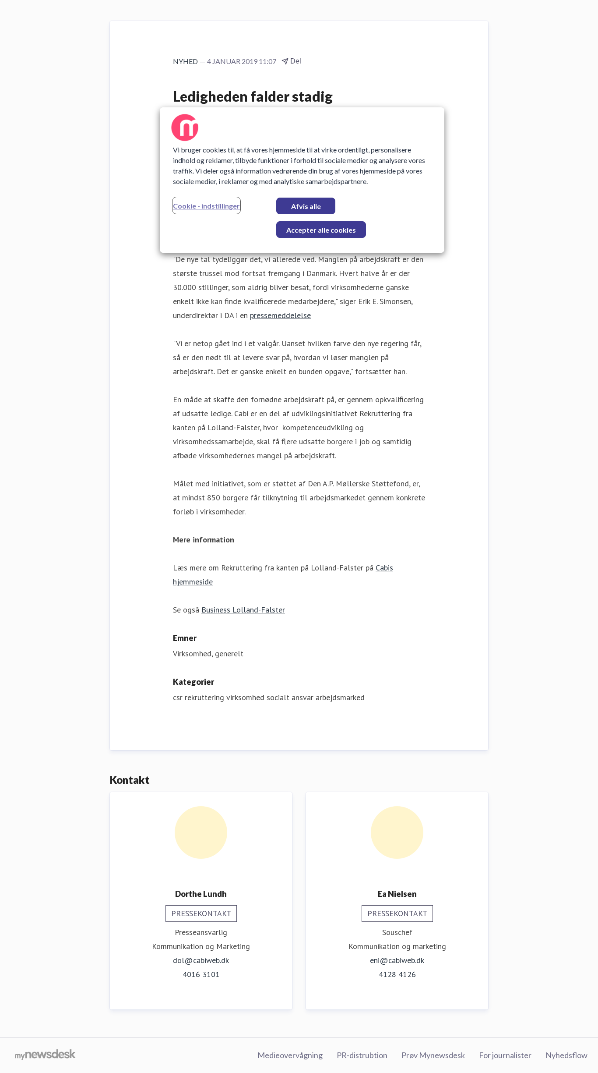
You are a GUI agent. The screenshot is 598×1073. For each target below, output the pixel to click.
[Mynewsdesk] (45, 1055)
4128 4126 (397, 974)
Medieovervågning (290, 1055)
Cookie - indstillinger (206, 206)
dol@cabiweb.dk (201, 960)
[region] (302, 180)
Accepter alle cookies (321, 230)
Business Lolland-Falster (243, 610)
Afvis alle (306, 206)
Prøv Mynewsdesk (433, 1055)
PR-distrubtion (362, 1055)
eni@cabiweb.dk (397, 960)
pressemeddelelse (280, 315)
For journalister (505, 1055)
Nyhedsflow (566, 1055)
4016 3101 (201, 974)
